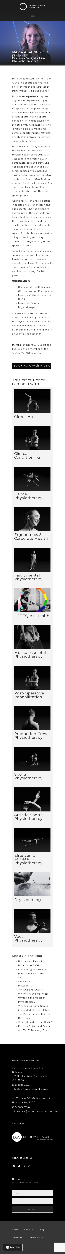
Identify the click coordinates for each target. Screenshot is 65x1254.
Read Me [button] (15, 1247)
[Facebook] (14, 1165)
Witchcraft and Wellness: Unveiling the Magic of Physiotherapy (33, 997)
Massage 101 (25, 985)
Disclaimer (17, 1237)
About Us (28, 1229)
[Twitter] (19, 1165)
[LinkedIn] (24, 1165)
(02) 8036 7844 (21, 1107)
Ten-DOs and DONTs (30, 989)
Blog (41, 1229)
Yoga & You (25, 981)
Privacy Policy (36, 1237)
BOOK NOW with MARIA (32, 365)
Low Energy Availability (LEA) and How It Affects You (33, 973)
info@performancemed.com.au (30, 1089)
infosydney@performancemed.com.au (35, 1111)
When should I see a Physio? (35, 1022)
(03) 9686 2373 (21, 1085)
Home (15, 1229)
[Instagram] (29, 1165)
